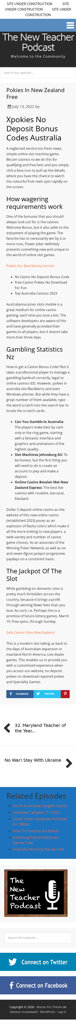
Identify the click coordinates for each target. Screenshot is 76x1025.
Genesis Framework (24, 1012)
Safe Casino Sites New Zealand (30, 632)
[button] (38, 25)
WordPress (47, 1012)
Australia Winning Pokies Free (38, 849)
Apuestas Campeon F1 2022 (36, 812)
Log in (62, 1012)
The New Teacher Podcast (38, 42)
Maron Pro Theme (49, 1007)
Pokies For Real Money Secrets (30, 266)
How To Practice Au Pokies (36, 831)
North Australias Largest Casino (40, 805)
